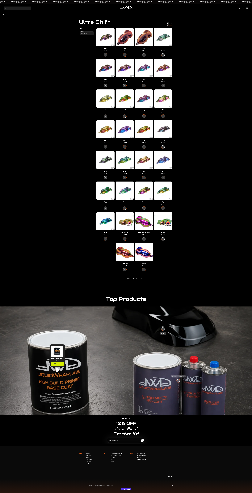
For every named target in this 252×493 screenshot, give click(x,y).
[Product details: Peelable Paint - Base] (57, 370)
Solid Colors (89, 459)
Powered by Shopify (109, 485)
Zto (105, 140)
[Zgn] (144, 191)
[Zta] (163, 160)
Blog (112, 461)
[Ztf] (144, 160)
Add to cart (57, 364)
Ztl (105, 110)
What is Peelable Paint (116, 453)
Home (6, 14)
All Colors (88, 455)
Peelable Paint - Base (57, 358)
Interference (89, 463)
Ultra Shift (88, 461)
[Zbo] (144, 37)
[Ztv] (105, 37)
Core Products (89, 466)
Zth (163, 140)
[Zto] (105, 129)
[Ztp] (144, 98)
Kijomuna (124, 232)
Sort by (82, 31)
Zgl (163, 202)
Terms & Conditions (141, 459)
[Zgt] (125, 191)
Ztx (105, 79)
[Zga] (105, 221)
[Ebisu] (163, 221)
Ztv (105, 48)
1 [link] (133, 278)
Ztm (124, 140)
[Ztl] (105, 98)
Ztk (143, 140)
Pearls (87, 457)
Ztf (144, 171)
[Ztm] (125, 129)
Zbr (124, 48)
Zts (144, 79)
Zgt (124, 202)
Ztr (163, 79)
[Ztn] (163, 98)
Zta (163, 171)
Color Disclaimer (141, 453)
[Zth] (163, 129)
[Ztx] (105, 68)
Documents (114, 466)
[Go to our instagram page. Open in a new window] (172, 485)
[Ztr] (163, 68)
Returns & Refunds (141, 455)
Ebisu (163, 232)
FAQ (112, 459)
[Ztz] (163, 37)
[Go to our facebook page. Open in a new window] (168, 485)
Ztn (163, 110)
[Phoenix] (125, 252)
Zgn (143, 202)
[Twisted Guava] (144, 221)
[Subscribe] (142, 440)
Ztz (163, 48)
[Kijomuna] (125, 221)
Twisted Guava (144, 232)
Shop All (88, 453)
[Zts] (144, 68)
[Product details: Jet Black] (163, 329)
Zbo (143, 48)
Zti (105, 171)
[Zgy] (105, 191)
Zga (105, 232)
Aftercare (113, 457)
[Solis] (144, 252)
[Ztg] (125, 160)
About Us (113, 468)
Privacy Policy (140, 457)
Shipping (113, 463)
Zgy (105, 202)
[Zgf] (125, 98)
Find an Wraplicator (116, 455)
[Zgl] (163, 191)
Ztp (143, 110)
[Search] (239, 8)
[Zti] (105, 160)
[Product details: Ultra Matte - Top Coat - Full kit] (178, 381)
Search (171, 473)
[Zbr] (125, 37)
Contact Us (114, 470)
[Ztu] (125, 68)
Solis (144, 263)
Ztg (124, 171)
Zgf (124, 110)
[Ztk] (144, 129)
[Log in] (243, 8)
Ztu (124, 79)
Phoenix (124, 263)
